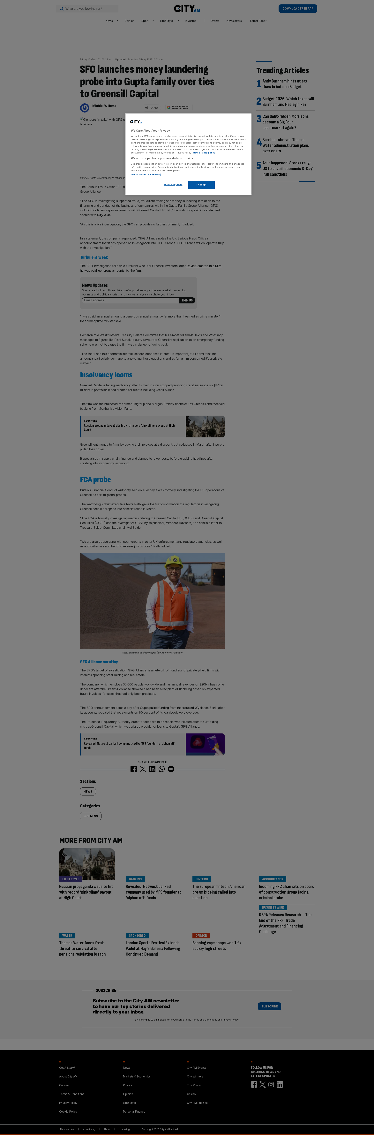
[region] (188, 154)
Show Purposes (173, 184)
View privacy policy (203, 152)
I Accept (201, 184)
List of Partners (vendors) (146, 174)
